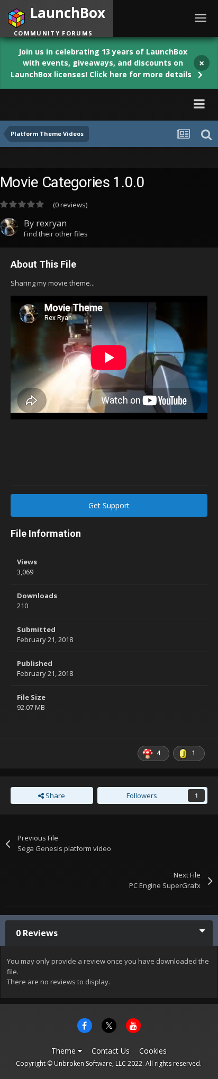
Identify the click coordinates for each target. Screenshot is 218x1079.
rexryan (51, 223)
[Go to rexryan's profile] (9, 227)
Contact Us (111, 1051)
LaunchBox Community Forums (103, 103)
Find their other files (56, 234)
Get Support (109, 505)
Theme (64, 1051)
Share (54, 795)
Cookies (153, 1051)
